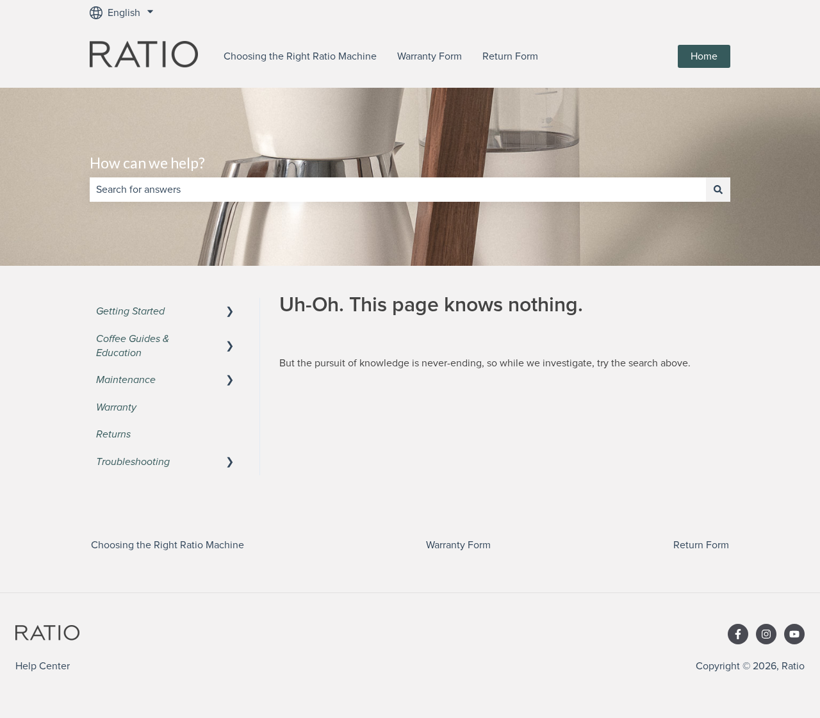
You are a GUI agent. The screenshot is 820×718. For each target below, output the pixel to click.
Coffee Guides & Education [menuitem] (132, 346)
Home (704, 56)
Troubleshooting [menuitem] (133, 462)
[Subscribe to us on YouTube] (794, 634)
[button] (230, 312)
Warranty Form (429, 56)
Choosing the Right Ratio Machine (300, 56)
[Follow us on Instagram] (766, 634)
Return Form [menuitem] (701, 545)
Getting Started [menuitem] (130, 311)
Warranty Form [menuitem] (458, 545)
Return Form (510, 56)
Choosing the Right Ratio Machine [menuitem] (167, 545)
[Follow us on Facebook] (738, 634)
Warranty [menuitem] (116, 407)
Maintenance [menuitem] (126, 380)
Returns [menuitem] (113, 434)
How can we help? (147, 163)
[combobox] (398, 189)
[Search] (718, 189)
